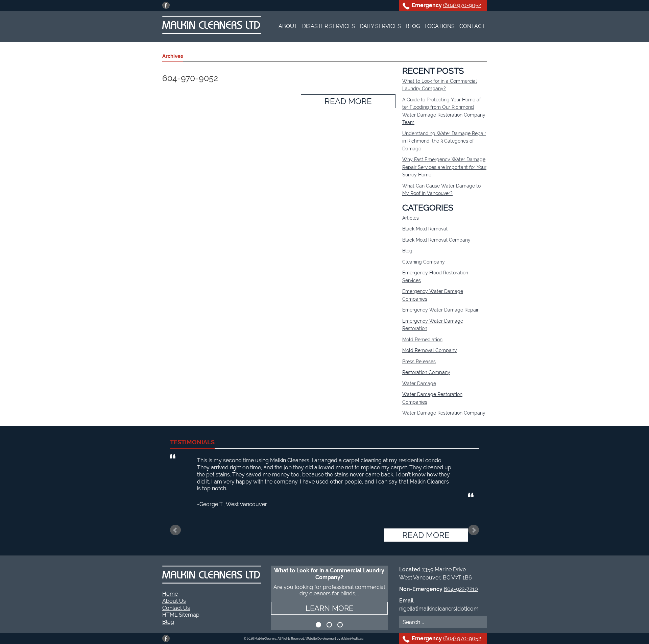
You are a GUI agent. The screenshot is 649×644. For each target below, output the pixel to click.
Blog (413, 26)
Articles (410, 218)
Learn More (329, 608)
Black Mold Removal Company (436, 240)
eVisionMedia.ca (352, 638)
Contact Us (176, 608)
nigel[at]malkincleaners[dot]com (439, 608)
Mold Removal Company (429, 350)
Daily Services (380, 26)
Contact (472, 26)
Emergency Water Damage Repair (440, 310)
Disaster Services (328, 26)
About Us (174, 601)
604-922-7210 (461, 589)
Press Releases (419, 361)
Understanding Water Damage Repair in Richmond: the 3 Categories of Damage (444, 141)
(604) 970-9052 (462, 5)
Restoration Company (426, 372)
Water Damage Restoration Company (443, 413)
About (288, 26)
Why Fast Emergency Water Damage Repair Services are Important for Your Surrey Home (444, 167)
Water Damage (419, 383)
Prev (175, 530)
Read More (348, 101)
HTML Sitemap (180, 615)
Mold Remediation (422, 339)
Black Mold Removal (425, 228)
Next (473, 530)
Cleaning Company (423, 262)
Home (170, 594)
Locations (440, 26)
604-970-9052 (190, 78)
